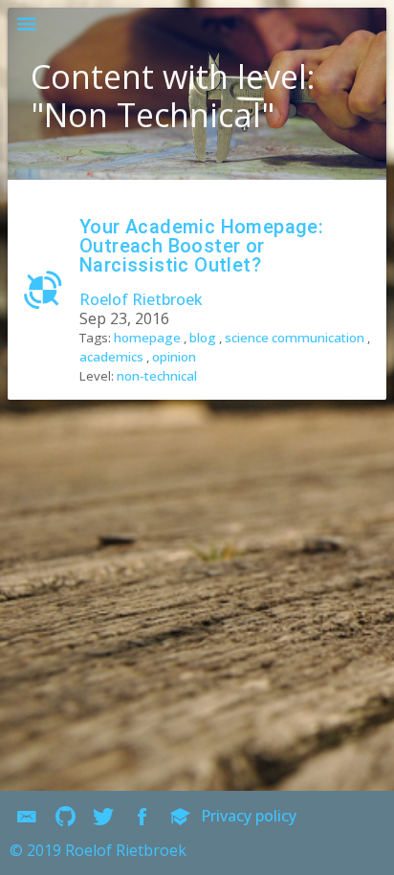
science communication (294, 337)
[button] (27, 27)
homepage (147, 337)
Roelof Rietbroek (141, 299)
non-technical (157, 375)
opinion (174, 356)
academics (111, 356)
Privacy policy (248, 815)
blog (202, 337)
